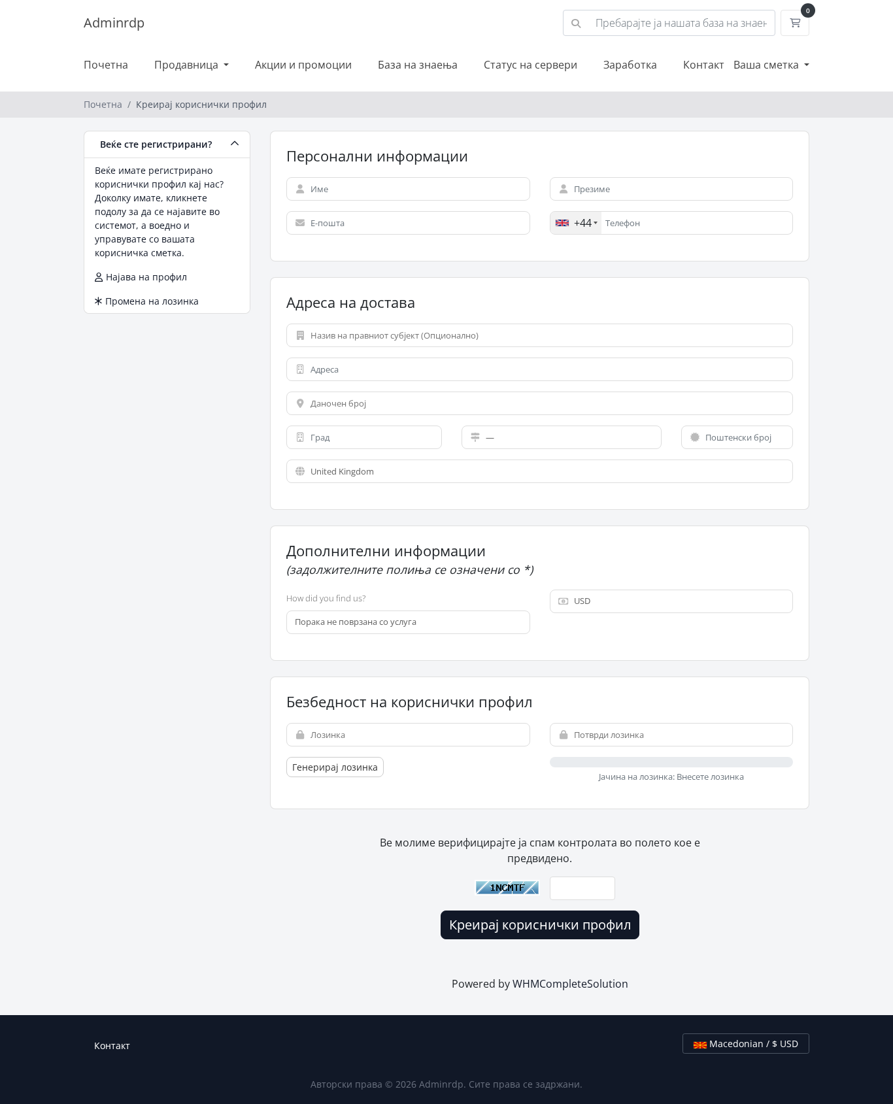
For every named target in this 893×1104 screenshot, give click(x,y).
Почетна (106, 65)
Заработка (630, 65)
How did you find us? (325, 598)
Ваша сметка (767, 65)
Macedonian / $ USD (752, 1043)
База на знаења (418, 65)
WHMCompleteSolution (570, 984)
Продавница (187, 65)
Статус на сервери (530, 65)
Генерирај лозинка (335, 767)
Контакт (703, 65)
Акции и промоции (303, 65)
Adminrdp (114, 22)
